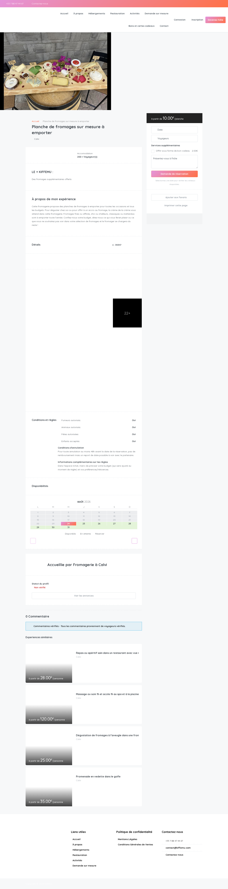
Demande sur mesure (156, 13)
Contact (164, 26)
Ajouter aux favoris (176, 197)
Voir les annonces (84, 595)
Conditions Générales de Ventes (135, 844)
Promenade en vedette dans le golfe (98, 776)
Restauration (117, 13)
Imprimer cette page (176, 205)
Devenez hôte (215, 19)
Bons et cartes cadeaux (141, 26)
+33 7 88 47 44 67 (14, 3)
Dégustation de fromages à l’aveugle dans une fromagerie (112, 735)
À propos (78, 13)
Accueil (64, 13)
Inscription (197, 19)
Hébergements (96, 13)
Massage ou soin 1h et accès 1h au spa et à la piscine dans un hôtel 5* (117, 694)
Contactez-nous (39, 3)
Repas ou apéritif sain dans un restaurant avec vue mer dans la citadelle (119, 652)
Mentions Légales (127, 839)
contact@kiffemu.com (178, 847)
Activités (134, 13)
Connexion (180, 19)
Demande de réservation (174, 174)
